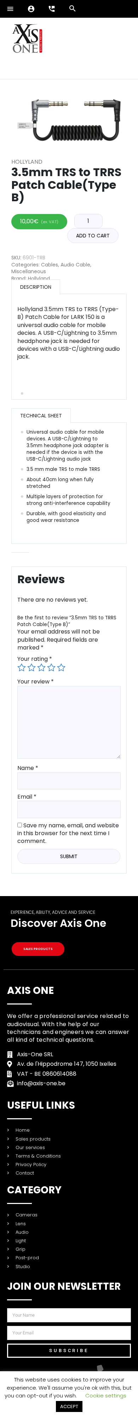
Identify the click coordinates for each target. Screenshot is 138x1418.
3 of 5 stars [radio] (41, 667)
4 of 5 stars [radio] (51, 667)
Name (27, 768)
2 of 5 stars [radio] (31, 667)
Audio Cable (75, 264)
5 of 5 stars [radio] (61, 667)
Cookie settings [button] (105, 1395)
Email (26, 797)
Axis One (30, 990)
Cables (49, 264)
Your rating (34, 659)
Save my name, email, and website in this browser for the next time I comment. (68, 833)
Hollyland (26, 162)
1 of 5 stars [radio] (21, 667)
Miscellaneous (28, 271)
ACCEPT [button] (69, 1406)
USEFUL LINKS (41, 1105)
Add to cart (93, 235)
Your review (35, 681)
